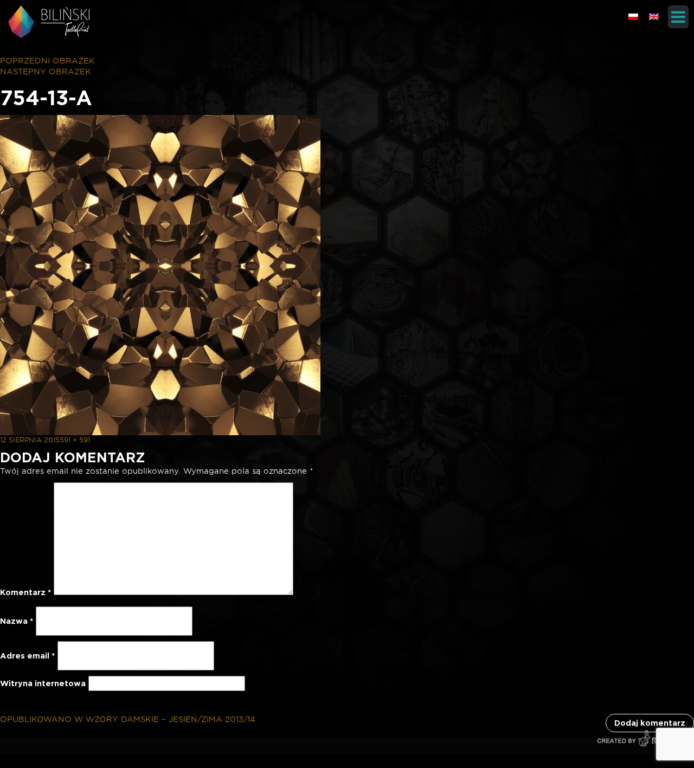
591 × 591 (75, 440)
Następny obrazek (45, 71)
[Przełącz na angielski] (654, 16)
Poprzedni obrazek (47, 61)
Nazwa (16, 621)
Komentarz (25, 592)
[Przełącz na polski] (633, 16)
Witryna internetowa (43, 683)
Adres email (27, 655)
